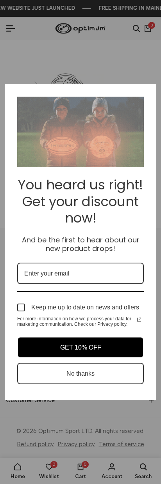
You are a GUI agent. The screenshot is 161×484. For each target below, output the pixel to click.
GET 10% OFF (80, 347)
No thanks (80, 373)
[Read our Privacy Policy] (139, 319)
